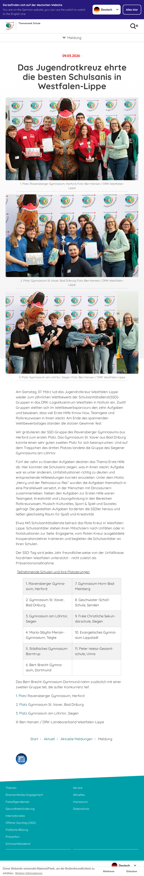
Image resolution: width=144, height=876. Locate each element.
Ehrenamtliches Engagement (24, 794)
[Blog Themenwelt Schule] (21, 758)
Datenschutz (81, 808)
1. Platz (21, 696)
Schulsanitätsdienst (18, 843)
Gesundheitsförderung (20, 808)
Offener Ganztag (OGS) (21, 822)
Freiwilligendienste (17, 801)
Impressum (80, 801)
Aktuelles (79, 794)
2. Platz (22, 704)
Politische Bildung (17, 829)
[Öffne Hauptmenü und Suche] (134, 26)
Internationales (15, 815)
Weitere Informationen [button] (28, 873)
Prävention (12, 836)
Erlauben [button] (131, 871)
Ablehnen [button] (108, 871)
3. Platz (21, 713)
